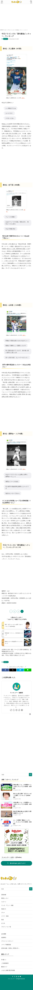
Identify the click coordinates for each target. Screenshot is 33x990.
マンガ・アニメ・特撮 (7, 905)
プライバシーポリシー (7, 941)
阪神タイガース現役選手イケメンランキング (14, 642)
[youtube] (22, 710)
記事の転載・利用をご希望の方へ (10, 948)
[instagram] (16, 710)
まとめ (3, 923)
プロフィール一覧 (6, 927)
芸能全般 (3, 894)
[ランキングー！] (16, 2)
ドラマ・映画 (4, 916)
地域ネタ (3, 909)
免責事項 (3, 937)
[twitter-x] (14, 710)
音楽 (2, 919)
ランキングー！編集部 (16, 692)
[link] (11, 710)
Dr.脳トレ (3, 959)
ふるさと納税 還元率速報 (8, 970)
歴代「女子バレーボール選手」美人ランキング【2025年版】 (14, 625)
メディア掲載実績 (6, 944)
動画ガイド (4, 967)
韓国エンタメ (4, 898)
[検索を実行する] (30, 774)
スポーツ (5, 39)
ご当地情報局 (4, 963)
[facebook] (12, 976)
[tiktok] (19, 710)
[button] (5, 670)
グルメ (3, 912)
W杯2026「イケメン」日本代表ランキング (14, 634)
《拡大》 (23, 97)
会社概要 (3, 934)
